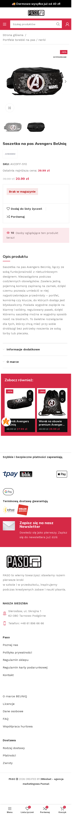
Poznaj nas (10, 645)
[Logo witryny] (36, 12)
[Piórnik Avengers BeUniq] (20, 403)
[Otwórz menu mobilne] (4, 24)
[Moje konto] (67, 24)
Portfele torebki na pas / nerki (24, 40)
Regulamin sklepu (16, 660)
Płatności (9, 755)
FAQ (5, 719)
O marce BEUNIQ (15, 696)
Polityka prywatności (17, 652)
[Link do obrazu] (23, 561)
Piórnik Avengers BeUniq (17, 423)
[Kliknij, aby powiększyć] (10, 108)
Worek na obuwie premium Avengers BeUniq (51, 424)
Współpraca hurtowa (18, 726)
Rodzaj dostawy (14, 748)
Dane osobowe (13, 711)
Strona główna (13, 35)
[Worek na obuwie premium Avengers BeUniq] (52, 403)
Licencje (9, 704)
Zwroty (8, 763)
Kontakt (8, 675)
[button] (6, 81)
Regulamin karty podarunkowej (25, 667)
